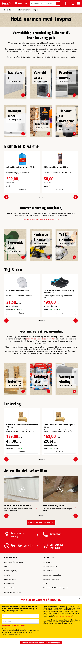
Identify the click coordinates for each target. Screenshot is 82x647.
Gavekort (7, 575)
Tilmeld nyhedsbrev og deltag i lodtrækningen (41, 643)
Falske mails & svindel (12, 592)
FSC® (45, 584)
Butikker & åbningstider (13, 562)
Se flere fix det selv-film (39, 523)
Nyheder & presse (50, 567)
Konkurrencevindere (51, 579)
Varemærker (9, 588)
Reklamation (9, 584)
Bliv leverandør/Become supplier (55, 588)
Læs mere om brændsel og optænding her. (41, 219)
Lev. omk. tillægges (12, 306)
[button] (39, 197)
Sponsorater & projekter (52, 575)
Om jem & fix (48, 571)
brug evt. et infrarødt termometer (40, 339)
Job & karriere (48, 562)
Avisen (7, 567)
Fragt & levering (10, 579)
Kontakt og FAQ (10, 571)
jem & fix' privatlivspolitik (64, 616)
